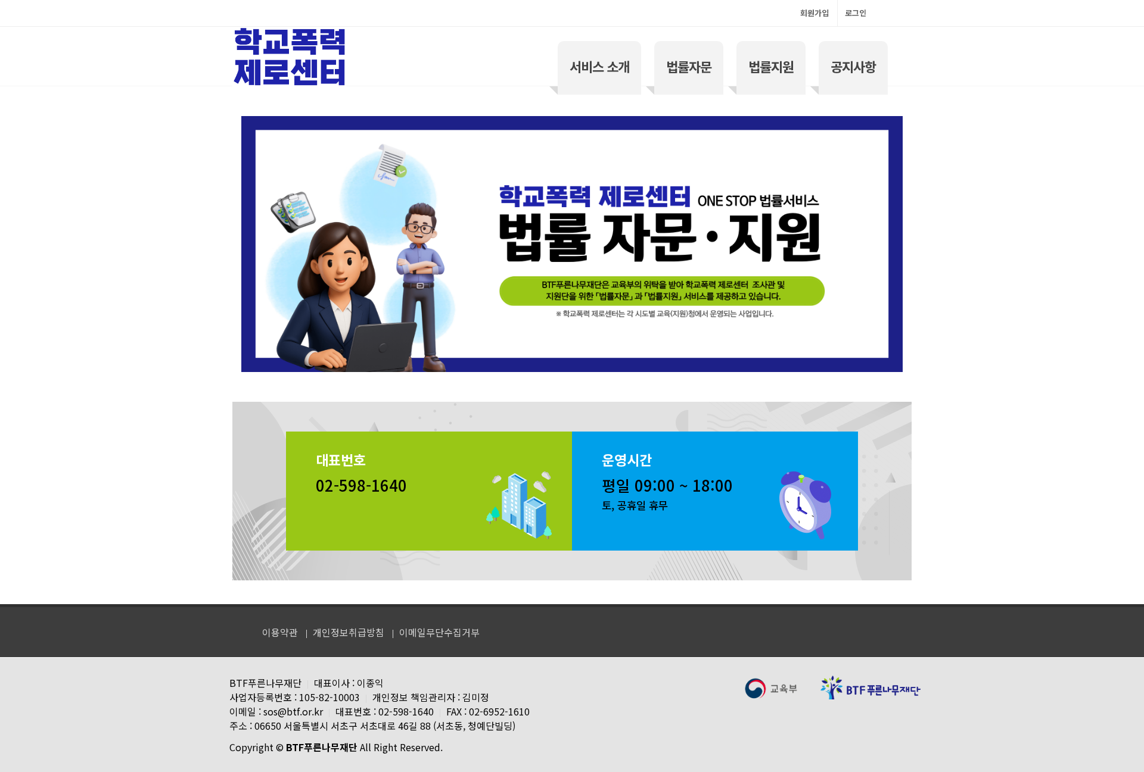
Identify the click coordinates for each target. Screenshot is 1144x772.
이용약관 (280, 632)
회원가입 (814, 12)
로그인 (855, 12)
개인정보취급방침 (348, 632)
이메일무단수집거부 (439, 632)
